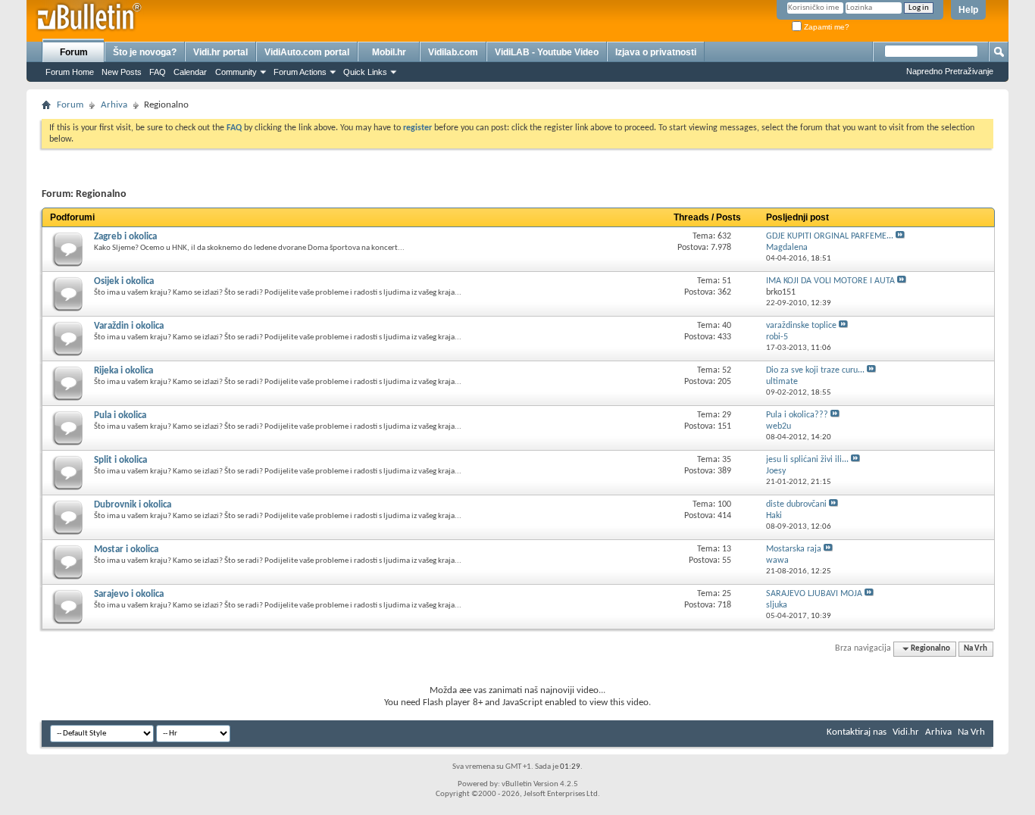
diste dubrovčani (796, 504)
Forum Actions (300, 72)
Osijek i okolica (124, 281)
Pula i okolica (120, 415)
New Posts (122, 72)
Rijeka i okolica (123, 371)
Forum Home (69, 72)
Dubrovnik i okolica (132, 505)
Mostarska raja (793, 549)
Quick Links (365, 72)
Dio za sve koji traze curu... (815, 370)
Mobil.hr (389, 52)
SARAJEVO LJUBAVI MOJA (814, 593)
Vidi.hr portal (220, 52)
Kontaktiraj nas (856, 732)
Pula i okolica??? (797, 415)
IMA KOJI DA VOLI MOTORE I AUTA (830, 281)
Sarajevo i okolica (129, 594)
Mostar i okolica (126, 549)
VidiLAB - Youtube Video (547, 52)
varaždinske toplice (801, 325)
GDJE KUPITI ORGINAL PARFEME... (829, 236)
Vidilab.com (453, 52)
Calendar (190, 72)
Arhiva (114, 105)
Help (968, 10)
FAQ (157, 72)
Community (236, 72)
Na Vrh (975, 649)
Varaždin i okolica (129, 326)
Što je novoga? (145, 52)
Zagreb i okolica (125, 237)
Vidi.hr (906, 732)
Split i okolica (120, 460)
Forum (74, 52)
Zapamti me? (825, 27)
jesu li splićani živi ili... (807, 459)
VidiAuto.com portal (306, 52)
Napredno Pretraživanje (949, 71)
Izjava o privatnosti (655, 52)
